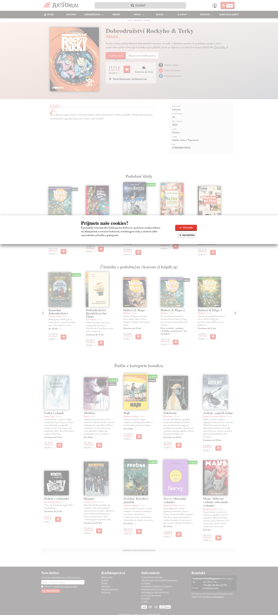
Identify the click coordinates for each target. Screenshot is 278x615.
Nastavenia (188, 235)
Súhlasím (187, 227)
